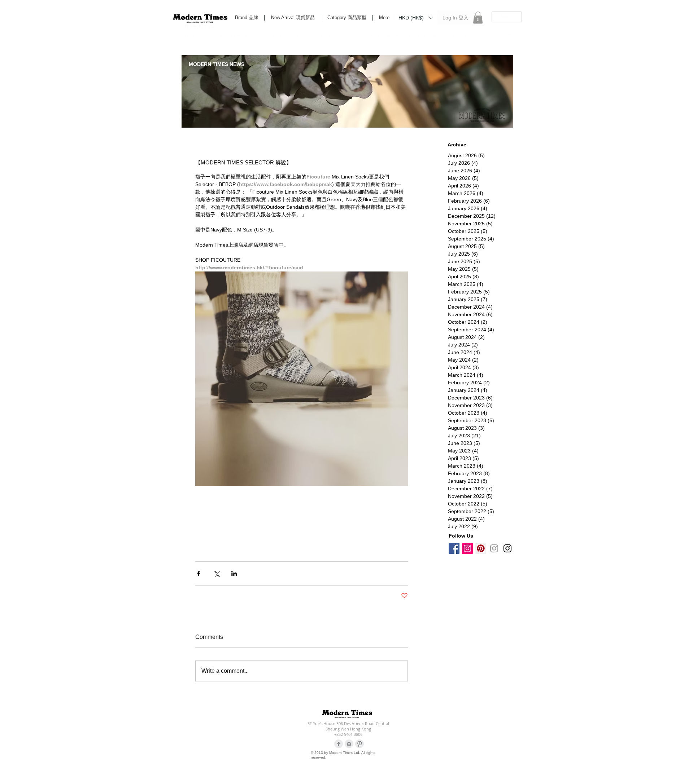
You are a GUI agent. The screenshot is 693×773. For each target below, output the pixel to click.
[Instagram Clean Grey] (349, 743)
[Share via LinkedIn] (234, 573)
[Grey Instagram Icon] (494, 548)
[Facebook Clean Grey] (338, 743)
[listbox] (415, 17)
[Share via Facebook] (198, 573)
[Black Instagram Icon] (507, 548)
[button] (415, 17)
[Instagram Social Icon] (467, 548)
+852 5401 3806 (348, 734)
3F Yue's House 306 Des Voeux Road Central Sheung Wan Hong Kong (348, 726)
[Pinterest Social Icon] (480, 548)
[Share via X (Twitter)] (216, 573)
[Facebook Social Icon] (454, 548)
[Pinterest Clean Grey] (359, 743)
